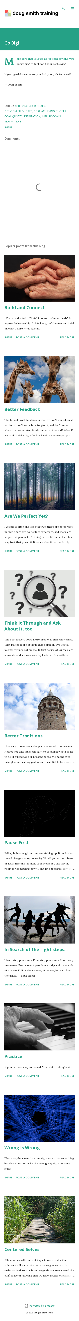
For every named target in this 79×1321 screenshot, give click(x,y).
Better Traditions (23, 736)
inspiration (32, 116)
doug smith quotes (18, 111)
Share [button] (8, 127)
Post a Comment (28, 337)
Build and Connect (24, 307)
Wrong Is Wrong (22, 1147)
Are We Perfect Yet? (26, 516)
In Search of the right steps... (36, 949)
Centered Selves (22, 1249)
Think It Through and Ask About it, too (32, 626)
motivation (12, 121)
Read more (67, 337)
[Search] (63, 6)
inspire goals (51, 116)
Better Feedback (22, 409)
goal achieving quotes (50, 111)
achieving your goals (30, 106)
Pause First (16, 842)
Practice (13, 1056)
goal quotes (13, 116)
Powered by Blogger (42, 1305)
